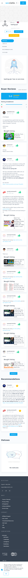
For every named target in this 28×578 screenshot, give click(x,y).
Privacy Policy (5, 501)
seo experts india (7, 241)
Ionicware (4, 535)
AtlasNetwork (10, 111)
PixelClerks (6, 544)
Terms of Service (6, 499)
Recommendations (7, 49)
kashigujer (14, 24)
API (3, 525)
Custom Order (14, 35)
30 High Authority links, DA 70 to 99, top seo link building (19, 286)
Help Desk (8, 484)
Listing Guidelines (6, 506)
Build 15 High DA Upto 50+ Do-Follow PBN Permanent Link (19, 262)
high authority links (17, 240)
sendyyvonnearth (11, 191)
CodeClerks (6, 539)
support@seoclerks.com (6, 487)
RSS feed (4, 523)
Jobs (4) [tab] (4, 43)
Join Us (4, 560)
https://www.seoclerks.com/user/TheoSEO (13, 184)
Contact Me (18, 31)
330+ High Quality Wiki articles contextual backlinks (19, 364)
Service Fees (5, 508)
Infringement (5, 503)
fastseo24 (9, 144)
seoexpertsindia (11, 234)
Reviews (4, 46)
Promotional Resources (8, 520)
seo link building (17, 301)
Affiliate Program (6, 516)
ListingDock (6, 541)
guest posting (6, 209)
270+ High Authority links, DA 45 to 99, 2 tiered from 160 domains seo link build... (19, 313)
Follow (9, 31)
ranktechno (10, 248)
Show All (13, 373)
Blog (3, 527)
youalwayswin (11, 351)
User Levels (5, 518)
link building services (13, 426)
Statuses (5, 52)
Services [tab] (4, 40)
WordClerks (6, 546)
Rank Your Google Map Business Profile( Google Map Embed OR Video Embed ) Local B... (19, 223)
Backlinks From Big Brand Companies (18, 135)
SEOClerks (6, 537)
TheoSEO (9, 158)
